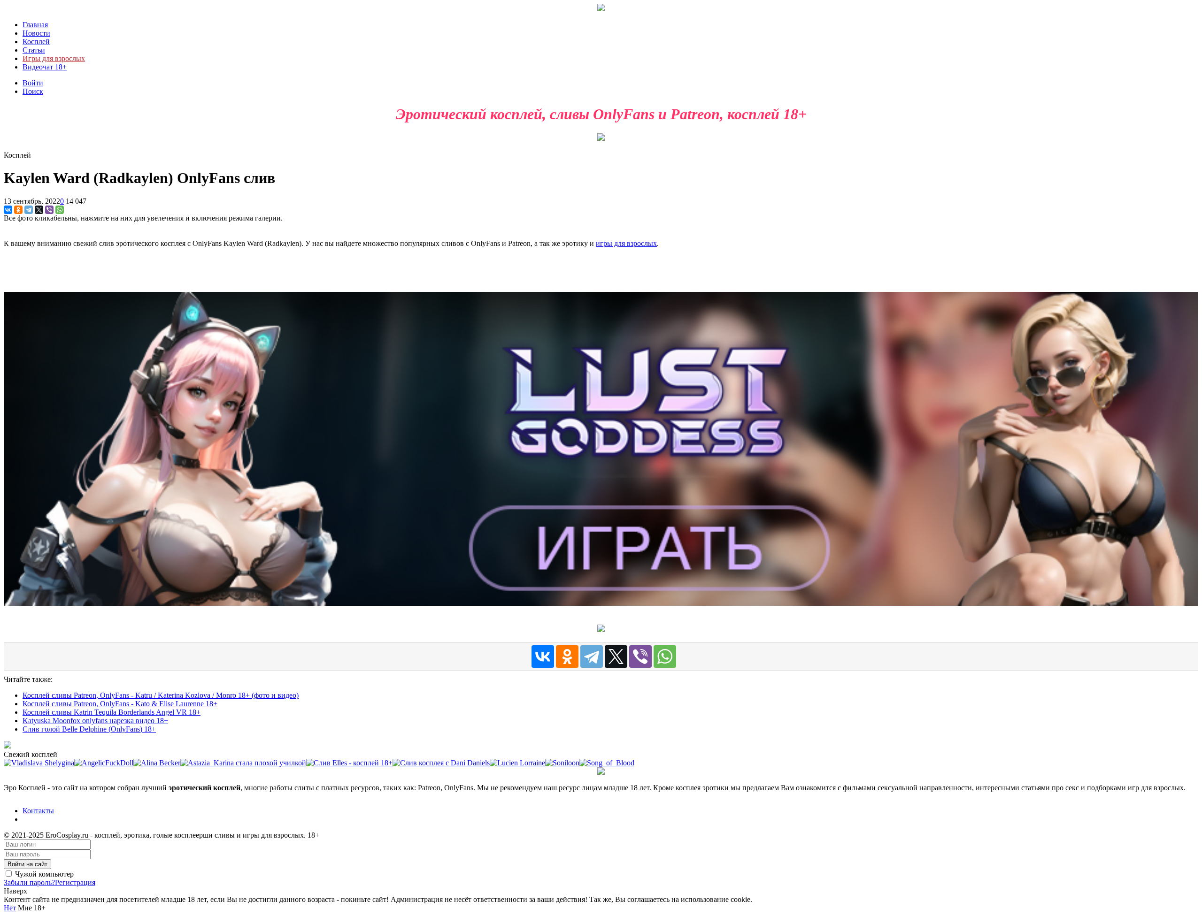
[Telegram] (28, 210)
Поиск (33, 91)
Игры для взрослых (54, 58)
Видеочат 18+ (45, 67)
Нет (10, 908)
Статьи (34, 50)
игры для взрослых (626, 243)
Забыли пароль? (29, 882)
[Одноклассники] (18, 210)
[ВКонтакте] (8, 210)
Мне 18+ (31, 908)
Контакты (38, 811)
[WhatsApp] (59, 210)
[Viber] (49, 210)
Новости (36, 33)
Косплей (36, 42)
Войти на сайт (27, 864)
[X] (39, 210)
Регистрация (75, 882)
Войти (33, 83)
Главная (35, 25)
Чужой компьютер (43, 874)
